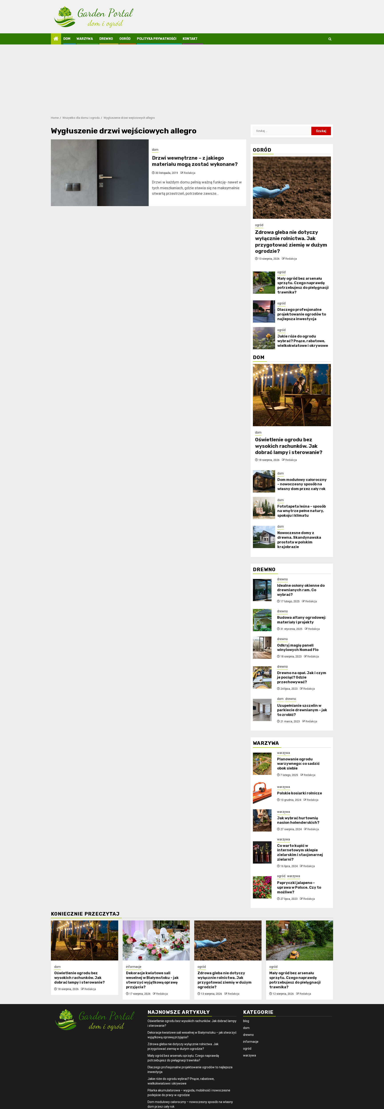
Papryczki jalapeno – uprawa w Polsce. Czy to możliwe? (299, 887)
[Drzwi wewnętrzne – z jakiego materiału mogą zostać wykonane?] (100, 172)
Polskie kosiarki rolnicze (299, 793)
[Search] (330, 39)
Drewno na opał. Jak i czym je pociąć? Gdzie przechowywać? (301, 677)
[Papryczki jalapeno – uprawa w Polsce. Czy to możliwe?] (262, 887)
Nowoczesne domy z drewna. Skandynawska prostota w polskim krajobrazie (299, 540)
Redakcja (189, 173)
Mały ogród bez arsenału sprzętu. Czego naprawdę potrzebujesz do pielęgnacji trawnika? (303, 285)
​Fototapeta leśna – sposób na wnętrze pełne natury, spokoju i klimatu (301, 511)
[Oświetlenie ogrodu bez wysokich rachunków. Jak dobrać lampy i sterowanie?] (292, 395)
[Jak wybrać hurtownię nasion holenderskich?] (262, 820)
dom (66, 39)
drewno (106, 39)
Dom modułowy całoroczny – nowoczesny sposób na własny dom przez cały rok (302, 484)
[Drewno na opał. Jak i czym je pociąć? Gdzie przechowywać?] (262, 677)
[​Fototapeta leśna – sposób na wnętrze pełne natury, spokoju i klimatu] (264, 508)
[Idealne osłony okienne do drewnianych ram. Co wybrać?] (262, 590)
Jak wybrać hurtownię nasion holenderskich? (298, 820)
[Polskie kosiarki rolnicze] (262, 793)
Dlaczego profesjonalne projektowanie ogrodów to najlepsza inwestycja (301, 314)
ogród (124, 39)
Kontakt (190, 39)
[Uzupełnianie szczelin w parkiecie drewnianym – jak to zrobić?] (262, 710)
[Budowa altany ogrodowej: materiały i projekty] (262, 620)
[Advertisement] (192, 78)
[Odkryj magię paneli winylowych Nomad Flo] (262, 648)
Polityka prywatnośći (156, 39)
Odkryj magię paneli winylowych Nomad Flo (297, 647)
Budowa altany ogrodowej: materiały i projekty (301, 619)
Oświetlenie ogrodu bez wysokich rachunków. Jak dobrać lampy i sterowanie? (288, 446)
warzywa (85, 39)
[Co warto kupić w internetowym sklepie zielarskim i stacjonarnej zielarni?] (262, 852)
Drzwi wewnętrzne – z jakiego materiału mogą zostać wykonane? (195, 161)
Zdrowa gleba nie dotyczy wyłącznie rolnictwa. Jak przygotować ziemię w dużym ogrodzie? (291, 241)
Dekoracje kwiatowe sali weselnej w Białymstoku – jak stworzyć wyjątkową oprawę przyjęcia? (152, 980)
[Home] (56, 39)
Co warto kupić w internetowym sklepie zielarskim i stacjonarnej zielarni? (300, 853)
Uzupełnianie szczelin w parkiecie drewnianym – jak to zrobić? (302, 710)
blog (246, 1021)
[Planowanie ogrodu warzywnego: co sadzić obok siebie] (262, 764)
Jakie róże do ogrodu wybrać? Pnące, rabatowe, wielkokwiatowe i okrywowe (302, 341)
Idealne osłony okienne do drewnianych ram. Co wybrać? (301, 590)
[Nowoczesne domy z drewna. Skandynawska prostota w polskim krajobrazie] (264, 537)
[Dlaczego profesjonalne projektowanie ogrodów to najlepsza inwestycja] (264, 311)
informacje (133, 966)
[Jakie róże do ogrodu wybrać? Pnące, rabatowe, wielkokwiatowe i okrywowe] (264, 338)
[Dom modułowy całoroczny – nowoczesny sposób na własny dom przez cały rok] (264, 481)
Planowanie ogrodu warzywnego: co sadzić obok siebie (298, 764)
